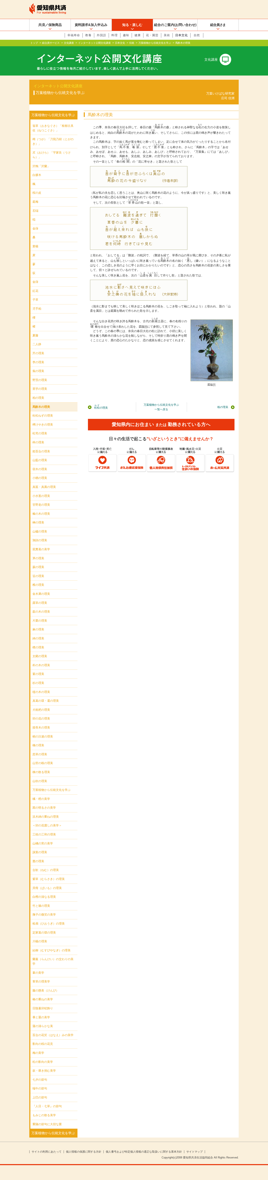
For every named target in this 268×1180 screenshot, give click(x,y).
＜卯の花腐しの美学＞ (47, 825)
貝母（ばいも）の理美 (47, 888)
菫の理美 (38, 674)
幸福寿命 (73, 35)
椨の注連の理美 (42, 736)
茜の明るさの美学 (44, 807)
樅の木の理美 (41, 692)
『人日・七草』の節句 (47, 1106)
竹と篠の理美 (41, 905)
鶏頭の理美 (39, 540)
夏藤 (35, 335)
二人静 (36, 344)
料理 (114, 35)
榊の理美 (38, 522)
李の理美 (38, 362)
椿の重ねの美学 (42, 999)
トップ (34, 43)
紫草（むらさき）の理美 (48, 879)
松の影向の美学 (42, 1061)
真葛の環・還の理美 (45, 700)
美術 (167, 35)
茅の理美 (38, 558)
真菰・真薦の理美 (44, 487)
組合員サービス (51, 43)
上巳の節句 (39, 1097)
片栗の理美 (39, 620)
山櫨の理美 (39, 531)
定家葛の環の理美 (44, 932)
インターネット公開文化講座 (94, 43)
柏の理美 (222, 407)
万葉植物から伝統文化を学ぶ (154, 43)
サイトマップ (194, 1151)
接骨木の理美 (41, 727)
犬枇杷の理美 (41, 709)
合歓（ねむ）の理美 (45, 870)
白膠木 (36, 175)
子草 (35, 299)
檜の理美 (38, 745)
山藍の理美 (39, 460)
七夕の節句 (39, 1079)
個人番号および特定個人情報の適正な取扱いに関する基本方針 (144, 1151)
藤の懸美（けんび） (45, 990)
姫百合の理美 (41, 451)
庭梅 (35, 201)
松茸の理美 (39, 433)
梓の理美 (38, 442)
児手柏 (36, 308)
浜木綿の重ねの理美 (45, 816)
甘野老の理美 (41, 504)
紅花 (35, 290)
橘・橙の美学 (41, 798)
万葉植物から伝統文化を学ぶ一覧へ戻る (161, 407)
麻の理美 (38, 629)
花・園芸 (152, 35)
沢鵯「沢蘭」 (41, 166)
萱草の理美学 (41, 981)
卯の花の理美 (41, 718)
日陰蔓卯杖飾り (42, 1008)
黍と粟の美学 (41, 1017)
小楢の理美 (39, 478)
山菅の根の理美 (42, 763)
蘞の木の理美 (41, 611)
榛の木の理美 (41, 513)
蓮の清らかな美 (42, 1026)
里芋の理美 (39, 388)
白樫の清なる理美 (44, 896)
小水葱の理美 (41, 496)
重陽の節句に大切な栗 (47, 1124)
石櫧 (35, 210)
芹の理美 (38, 353)
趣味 (126, 35)
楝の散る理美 (41, 772)
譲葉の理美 (39, 852)
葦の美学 (38, 972)
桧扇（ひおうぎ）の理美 (48, 923)
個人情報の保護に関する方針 (83, 1151)
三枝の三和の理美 (44, 834)
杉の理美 (38, 683)
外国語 (101, 35)
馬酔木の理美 (41, 406)
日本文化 (181, 35)
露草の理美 (39, 602)
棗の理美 (38, 861)
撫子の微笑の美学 (44, 914)
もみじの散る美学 (44, 1115)
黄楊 (35, 246)
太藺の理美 (39, 656)
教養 (88, 35)
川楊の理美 (39, 941)
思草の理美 (39, 754)
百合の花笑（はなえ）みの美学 (52, 1035)
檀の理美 (38, 647)
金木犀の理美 (41, 593)
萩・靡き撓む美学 (44, 1070)
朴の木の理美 (41, 665)
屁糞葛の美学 (41, 549)
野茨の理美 (39, 380)
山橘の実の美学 (42, 843)
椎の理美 (38, 584)
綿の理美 (38, 638)
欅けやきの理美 (42, 424)
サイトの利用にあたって (47, 1151)
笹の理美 (38, 576)
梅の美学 (38, 1052)
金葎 (35, 228)
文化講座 (69, 43)
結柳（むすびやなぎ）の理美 (51, 950)
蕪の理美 (38, 371)
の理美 (101, 406)
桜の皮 (36, 192)
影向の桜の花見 (42, 1043)
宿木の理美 (39, 469)
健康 (137, 35)
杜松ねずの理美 (42, 415)
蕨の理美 (38, 567)
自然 (197, 35)
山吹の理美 (39, 781)
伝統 (131, 43)
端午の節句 (39, 1088)
